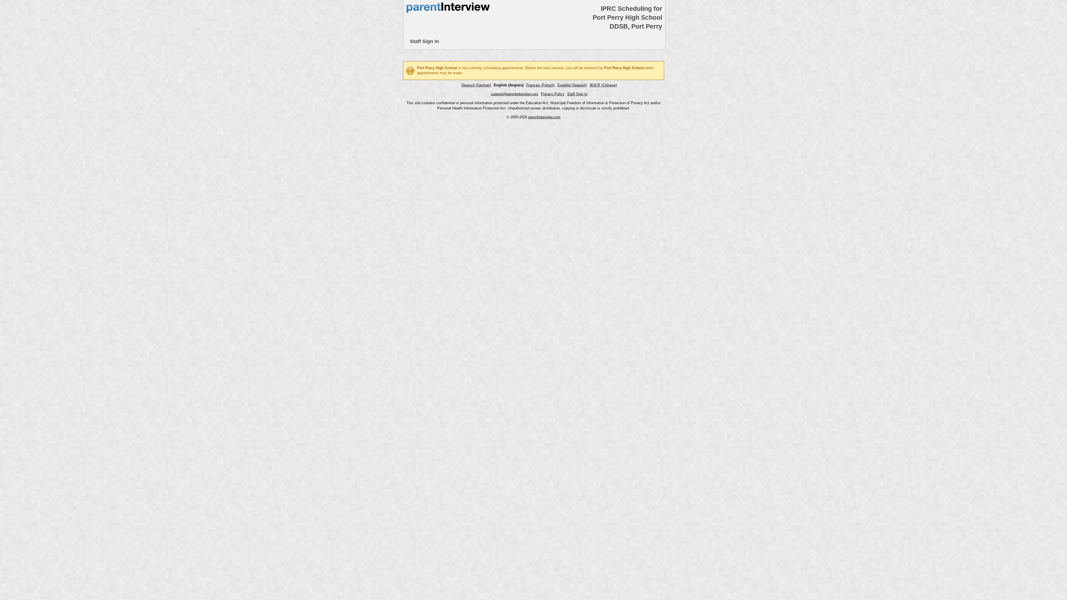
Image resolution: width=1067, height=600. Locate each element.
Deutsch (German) (476, 85)
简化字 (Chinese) (603, 85)
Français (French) (540, 85)
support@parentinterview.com (514, 94)
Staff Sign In (424, 41)
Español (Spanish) (572, 85)
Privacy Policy (552, 94)
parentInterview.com (544, 117)
